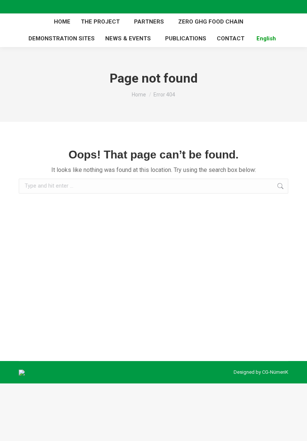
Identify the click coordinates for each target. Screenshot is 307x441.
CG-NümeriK (275, 372)
